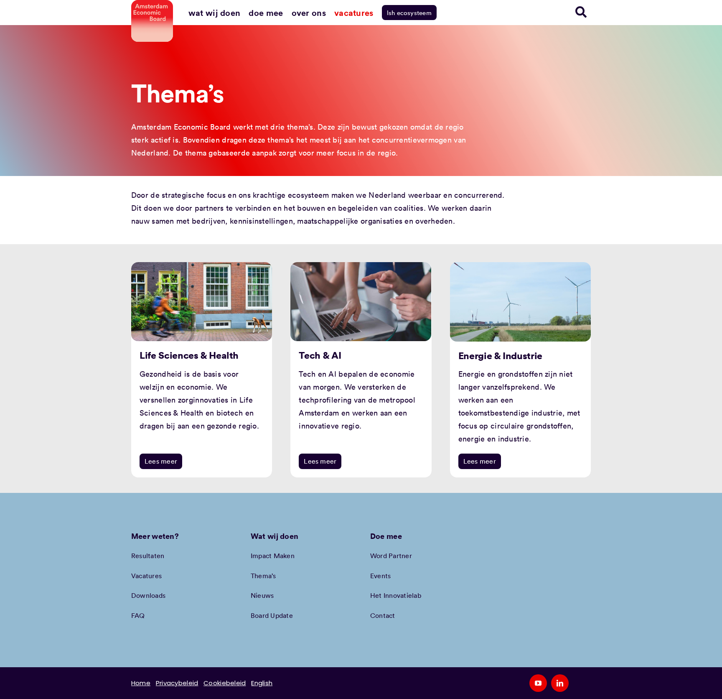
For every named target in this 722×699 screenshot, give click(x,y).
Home (140, 683)
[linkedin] (560, 683)
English (261, 683)
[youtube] (538, 683)
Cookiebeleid (224, 683)
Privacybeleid (177, 683)
